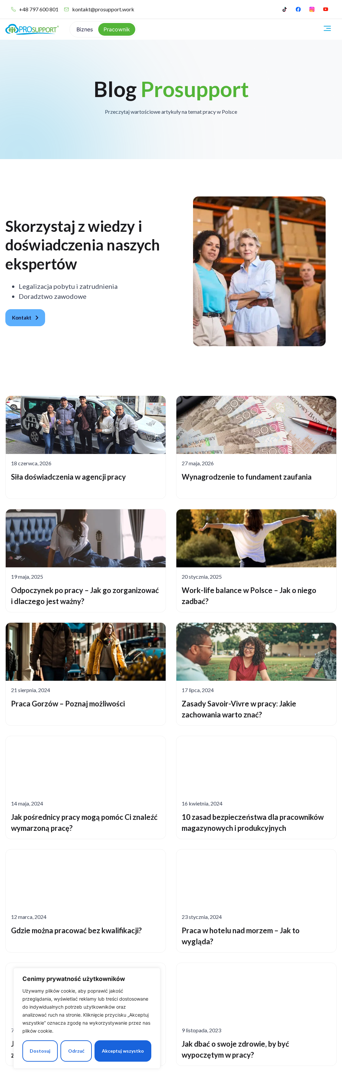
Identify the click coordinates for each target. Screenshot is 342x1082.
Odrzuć (76, 1051)
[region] (86, 1018)
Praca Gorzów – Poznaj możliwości (68, 703)
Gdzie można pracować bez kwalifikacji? (76, 930)
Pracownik (117, 29)
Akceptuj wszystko (123, 1051)
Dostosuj (40, 1051)
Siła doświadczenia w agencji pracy (68, 476)
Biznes (84, 29)
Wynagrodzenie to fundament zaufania (247, 476)
